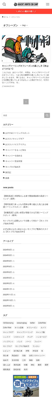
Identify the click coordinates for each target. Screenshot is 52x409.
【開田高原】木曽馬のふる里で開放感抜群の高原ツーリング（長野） (25, 197)
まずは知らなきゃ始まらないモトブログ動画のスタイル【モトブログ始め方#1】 (25, 230)
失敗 (24, 355)
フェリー (37, 341)
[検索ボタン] (4, 4)
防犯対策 (17, 369)
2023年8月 (8, 266)
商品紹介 (15, 355)
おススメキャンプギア (14, 138)
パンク (19, 341)
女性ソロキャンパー (37, 355)
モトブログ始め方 (12, 166)
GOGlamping (8, 322)
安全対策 (15, 360)
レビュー (6, 350)
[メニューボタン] (47, 4)
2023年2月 (8, 283)
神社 (32, 364)
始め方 (5, 360)
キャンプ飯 (40, 332)
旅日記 (8, 172)
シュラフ (6, 336)
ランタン (36, 346)
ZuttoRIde (42, 322)
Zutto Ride (7, 327)
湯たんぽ (6, 364)
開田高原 (6, 369)
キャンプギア (8, 332)
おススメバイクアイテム (15, 144)
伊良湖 (35, 350)
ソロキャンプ (19, 336)
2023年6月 (8, 272)
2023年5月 (8, 277)
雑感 (7, 178)
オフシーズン (32, 327)
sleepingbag (22, 322)
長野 (46, 364)
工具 (24, 360)
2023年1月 (8, 289)
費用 (39, 364)
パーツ (28, 341)
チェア (30, 336)
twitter (32, 322)
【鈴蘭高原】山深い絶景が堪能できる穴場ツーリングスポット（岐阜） (25, 213)
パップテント (8, 341)
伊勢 (27, 350)
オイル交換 (19, 327)
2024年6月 (8, 249)
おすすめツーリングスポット (17, 133)
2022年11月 (9, 294)
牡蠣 (25, 364)
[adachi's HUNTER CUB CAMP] (26, 4)
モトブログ (7, 346)
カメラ (43, 327)
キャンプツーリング (25, 332)
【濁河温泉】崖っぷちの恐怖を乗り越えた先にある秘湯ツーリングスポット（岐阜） (25, 205)
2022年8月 (8, 305)
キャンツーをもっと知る (15, 149)
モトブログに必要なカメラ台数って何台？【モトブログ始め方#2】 (25, 222)
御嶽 (31, 360)
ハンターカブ (41, 336)
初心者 (5, 355)
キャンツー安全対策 (13, 161)
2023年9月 (8, 260)
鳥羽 (25, 369)
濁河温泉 (17, 364)
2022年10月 (9, 300)
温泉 (38, 360)
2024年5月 (8, 255)
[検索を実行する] (47, 115)
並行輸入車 (18, 350)
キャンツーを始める (13, 155)
